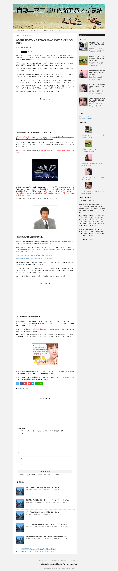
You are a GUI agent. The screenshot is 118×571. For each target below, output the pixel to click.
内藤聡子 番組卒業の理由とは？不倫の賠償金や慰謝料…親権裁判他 (34, 255)
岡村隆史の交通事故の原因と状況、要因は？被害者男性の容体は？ (46, 536)
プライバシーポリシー (62, 30)
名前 (20, 452)
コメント (20, 433)
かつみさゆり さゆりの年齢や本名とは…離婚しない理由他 (97, 86)
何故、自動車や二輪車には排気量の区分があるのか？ (42, 488)
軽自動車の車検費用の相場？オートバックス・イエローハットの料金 (47, 500)
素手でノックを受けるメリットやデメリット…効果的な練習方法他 (96, 58)
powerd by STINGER (69, 568)
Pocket (30, 52)
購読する (83, 35)
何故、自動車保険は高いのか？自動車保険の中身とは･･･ (43, 512)
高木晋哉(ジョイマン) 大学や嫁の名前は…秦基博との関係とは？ (39, 551)
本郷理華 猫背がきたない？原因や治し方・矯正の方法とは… (38, 549)
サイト (20, 464)
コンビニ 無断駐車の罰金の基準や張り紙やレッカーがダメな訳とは (47, 524)
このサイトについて (34, 30)
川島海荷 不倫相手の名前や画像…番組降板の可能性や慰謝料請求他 (34, 259)
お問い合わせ (21, 30)
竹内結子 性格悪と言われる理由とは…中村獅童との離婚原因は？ (97, 100)
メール (20, 458)
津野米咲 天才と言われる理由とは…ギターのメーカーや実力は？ (97, 72)
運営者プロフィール (48, 30)
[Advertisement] (45, 112)
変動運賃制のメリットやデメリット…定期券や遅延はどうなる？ (96, 44)
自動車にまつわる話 (23, 388)
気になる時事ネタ (86, 116)
